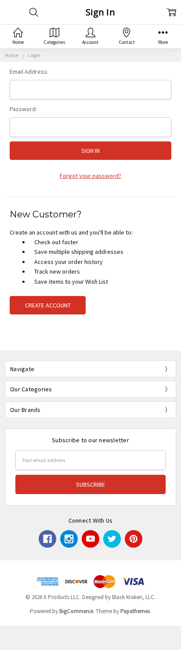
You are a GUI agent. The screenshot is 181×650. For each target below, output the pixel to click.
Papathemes (135, 611)
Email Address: (29, 72)
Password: (23, 109)
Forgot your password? (90, 176)
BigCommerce (76, 611)
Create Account (48, 305)
